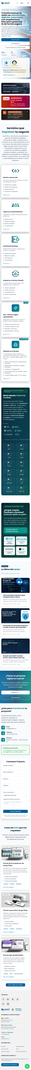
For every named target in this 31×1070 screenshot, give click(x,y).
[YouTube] (3, 1004)
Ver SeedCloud (15, 43)
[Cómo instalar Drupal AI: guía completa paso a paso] (15, 592)
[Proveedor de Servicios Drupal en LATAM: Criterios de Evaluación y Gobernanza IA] (15, 622)
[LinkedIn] (8, 999)
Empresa (6, 779)
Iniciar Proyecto (15, 39)
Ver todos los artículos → (11, 573)
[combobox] (15, 795)
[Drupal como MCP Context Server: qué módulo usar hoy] (15, 653)
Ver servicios (15, 697)
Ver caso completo (8, 887)
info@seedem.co (5, 1038)
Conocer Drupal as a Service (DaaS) (15, 47)
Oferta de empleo (5, 1051)
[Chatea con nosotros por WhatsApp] (27, 1066)
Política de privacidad (21, 1051)
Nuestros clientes (20, 1046)
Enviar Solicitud (15, 811)
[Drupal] (17, 999)
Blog (17, 1049)
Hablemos (14, 692)
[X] (13, 999)
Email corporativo (8, 772)
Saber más (6, 195)
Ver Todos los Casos (15, 985)
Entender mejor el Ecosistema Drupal (12, 530)
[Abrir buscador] (17, 3)
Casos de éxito (4, 1049)
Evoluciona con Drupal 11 (10, 1064)
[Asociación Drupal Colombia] (16, 1009)
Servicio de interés (9, 792)
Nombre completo (8, 765)
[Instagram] (8, 1004)
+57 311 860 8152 (5, 1034)
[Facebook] (3, 999)
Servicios (3, 1046)
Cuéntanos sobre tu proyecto (11, 799)
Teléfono (5, 785)
